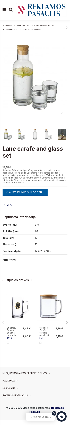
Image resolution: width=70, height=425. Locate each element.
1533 (9, 338)
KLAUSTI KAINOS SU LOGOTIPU (25, 192)
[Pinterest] (11, 205)
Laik (41, 338)
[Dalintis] (4, 205)
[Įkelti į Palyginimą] (30, 293)
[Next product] (66, 27)
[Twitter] (7, 205)
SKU (5, 260)
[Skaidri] (8, 343)
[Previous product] (65, 27)
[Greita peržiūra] (30, 299)
